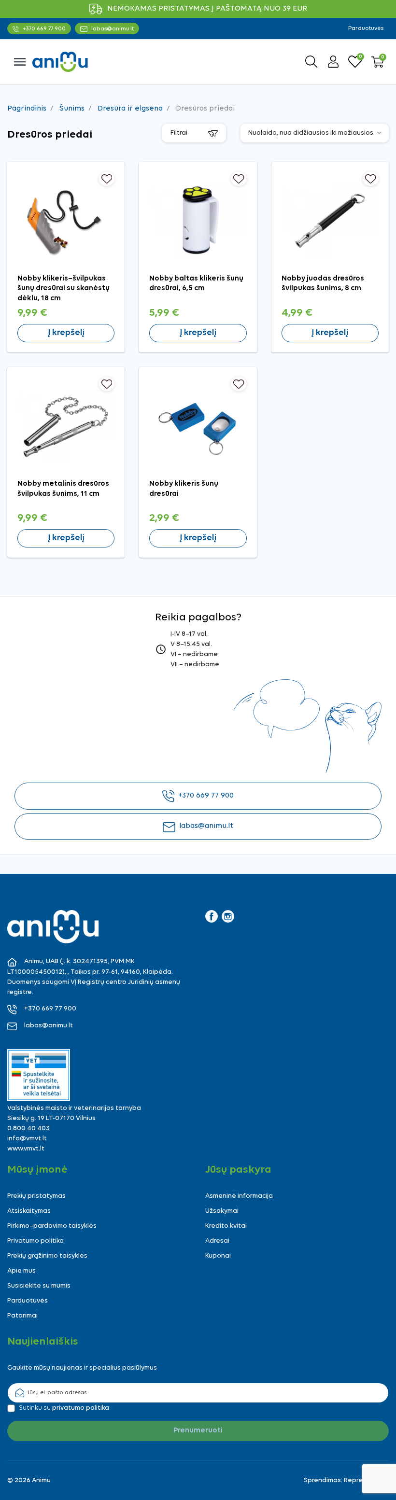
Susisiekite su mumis (39, 1286)
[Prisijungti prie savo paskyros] (333, 61)
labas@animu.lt (206, 826)
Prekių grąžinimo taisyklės (47, 1256)
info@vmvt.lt (27, 1138)
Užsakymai (222, 1211)
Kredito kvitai (226, 1226)
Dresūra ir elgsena (130, 108)
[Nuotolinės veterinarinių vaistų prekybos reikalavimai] (38, 1075)
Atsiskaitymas (29, 1211)
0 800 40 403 (28, 1128)
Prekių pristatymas (36, 1196)
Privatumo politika (35, 1241)
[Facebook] (211, 916)
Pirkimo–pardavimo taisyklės (52, 1226)
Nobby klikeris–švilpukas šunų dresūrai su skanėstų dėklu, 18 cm (63, 288)
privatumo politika (80, 1408)
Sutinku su (64, 1408)
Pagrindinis (26, 108)
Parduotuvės (365, 28)
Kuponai (218, 1256)
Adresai (217, 1241)
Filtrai (179, 133)
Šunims (72, 108)
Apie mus (21, 1271)
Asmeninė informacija (239, 1196)
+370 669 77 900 (206, 795)
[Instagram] (228, 916)
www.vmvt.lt (25, 1148)
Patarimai (22, 1315)
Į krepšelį (66, 332)
